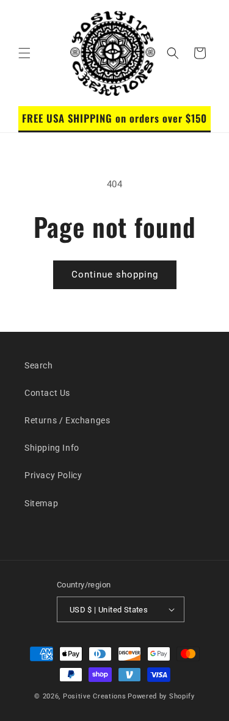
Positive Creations (94, 696)
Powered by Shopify (161, 696)
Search (38, 365)
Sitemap (41, 503)
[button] (24, 53)
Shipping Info (51, 448)
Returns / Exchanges (67, 420)
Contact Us (47, 393)
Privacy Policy (53, 475)
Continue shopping (114, 274)
